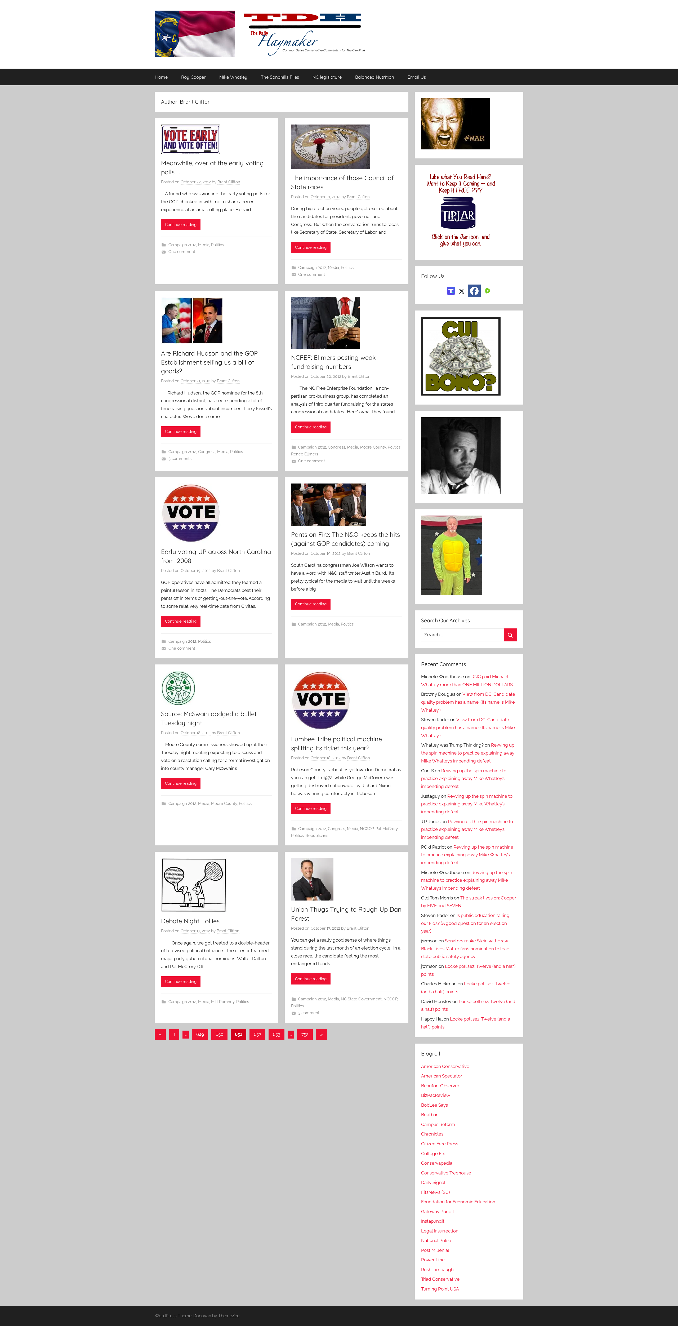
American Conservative (445, 1066)
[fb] (474, 291)
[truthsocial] (451, 290)
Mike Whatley (233, 77)
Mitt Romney (222, 1001)
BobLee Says (434, 1105)
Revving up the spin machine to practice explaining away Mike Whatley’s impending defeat (467, 753)
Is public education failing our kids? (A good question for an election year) (465, 923)
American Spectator (441, 1076)
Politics (217, 244)
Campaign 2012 (182, 244)
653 (276, 1034)
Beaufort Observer (440, 1085)
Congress (206, 451)
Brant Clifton (228, 182)
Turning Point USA (440, 1289)
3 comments (179, 458)
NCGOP (367, 828)
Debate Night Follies (190, 921)
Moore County (373, 447)
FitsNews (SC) (435, 1192)
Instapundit (432, 1221)
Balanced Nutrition (374, 77)
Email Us (417, 77)
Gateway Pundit (437, 1211)
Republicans (317, 835)
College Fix (433, 1153)
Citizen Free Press (439, 1143)
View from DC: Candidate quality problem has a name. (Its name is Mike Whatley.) (468, 702)
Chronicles (432, 1134)
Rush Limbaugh (437, 1269)
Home (161, 77)
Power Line (433, 1259)
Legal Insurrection (439, 1231)
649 (200, 1034)
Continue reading (181, 224)
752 (305, 1034)
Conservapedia (436, 1163)
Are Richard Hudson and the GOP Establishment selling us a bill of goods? (209, 362)
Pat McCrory (387, 828)
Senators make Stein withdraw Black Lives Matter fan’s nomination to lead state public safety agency (465, 948)
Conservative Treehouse (446, 1173)
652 (257, 1034)
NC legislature (327, 77)
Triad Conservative (440, 1279)
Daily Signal (433, 1182)
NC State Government (361, 999)
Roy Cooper (193, 77)
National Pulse (436, 1240)
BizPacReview (435, 1095)
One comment (181, 251)
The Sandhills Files (280, 77)
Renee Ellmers (304, 454)
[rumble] (487, 290)
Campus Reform (438, 1124)
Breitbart (430, 1114)
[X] (461, 290)
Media (203, 244)
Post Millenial (435, 1250)
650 (219, 1034)
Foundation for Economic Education (458, 1201)
